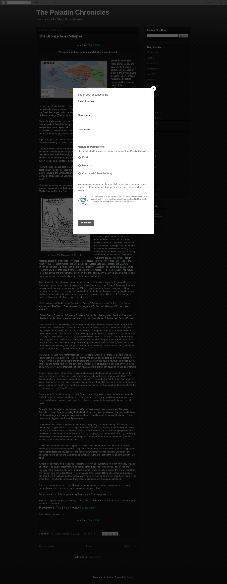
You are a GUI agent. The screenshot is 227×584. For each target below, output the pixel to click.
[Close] (153, 88)
